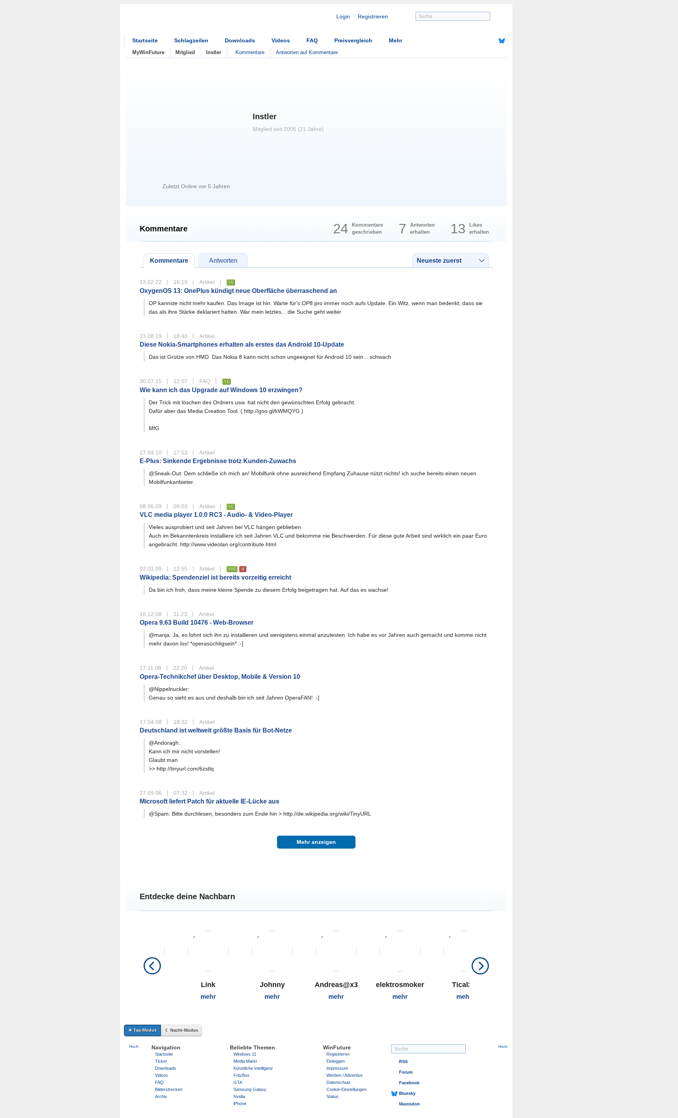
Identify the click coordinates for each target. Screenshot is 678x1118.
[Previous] (152, 965)
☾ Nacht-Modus (181, 1030)
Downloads (240, 40)
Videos (281, 40)
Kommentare (249, 52)
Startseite (145, 40)
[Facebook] (489, 40)
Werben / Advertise (344, 1075)
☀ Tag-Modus (142, 1030)
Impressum (337, 1068)
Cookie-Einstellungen (346, 1089)
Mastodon (409, 1104)
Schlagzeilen (191, 40)
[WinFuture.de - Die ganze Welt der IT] (190, 21)
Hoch (134, 1046)
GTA (237, 1082)
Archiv (161, 1096)
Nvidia (239, 1096)
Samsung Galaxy (249, 1089)
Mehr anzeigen (316, 842)
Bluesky (407, 1093)
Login (343, 16)
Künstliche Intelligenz (253, 1068)
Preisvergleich (353, 40)
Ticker (161, 1061)
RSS (403, 1061)
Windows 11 (244, 1054)
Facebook (409, 1082)
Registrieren (373, 16)
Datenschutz (338, 1082)
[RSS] (477, 40)
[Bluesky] (502, 41)
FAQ (312, 40)
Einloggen (335, 1061)
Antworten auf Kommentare (307, 52)
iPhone (239, 1103)
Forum (406, 1072)
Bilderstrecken (168, 1089)
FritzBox (241, 1075)
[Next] (480, 965)
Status (332, 1096)
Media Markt (245, 1061)
